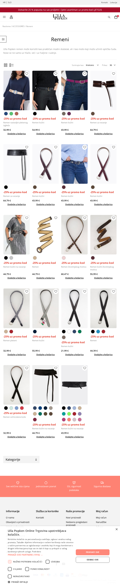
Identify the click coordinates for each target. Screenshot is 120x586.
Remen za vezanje (98, 122)
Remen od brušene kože (14, 417)
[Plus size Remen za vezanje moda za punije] (103, 90)
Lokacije (113, 2)
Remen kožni (38, 122)
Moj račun (101, 517)
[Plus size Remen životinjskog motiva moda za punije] (74, 234)
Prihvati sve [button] (92, 552)
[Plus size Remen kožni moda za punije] (45, 90)
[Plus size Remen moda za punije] (45, 234)
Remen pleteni (10, 340)
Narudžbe (101, 522)
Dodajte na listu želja (26, 73)
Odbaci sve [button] (93, 559)
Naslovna (6, 26)
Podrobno (36, 551)
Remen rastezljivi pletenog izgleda (15, 124)
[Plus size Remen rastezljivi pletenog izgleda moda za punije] (16, 90)
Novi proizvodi (73, 517)
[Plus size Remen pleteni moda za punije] (16, 308)
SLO (9, 2)
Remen (35, 266)
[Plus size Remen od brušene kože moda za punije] (16, 385)
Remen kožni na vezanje (14, 266)
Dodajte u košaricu (17, 133)
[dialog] (60, 556)
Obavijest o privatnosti (18, 522)
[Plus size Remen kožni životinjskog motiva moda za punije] (103, 234)
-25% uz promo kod (15, 118)
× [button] (116, 529)
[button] (41, 554)
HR (4, 2)
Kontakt (104, 2)
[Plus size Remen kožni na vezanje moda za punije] (16, 234)
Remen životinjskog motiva (73, 266)
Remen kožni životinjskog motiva (102, 268)
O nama (10, 517)
